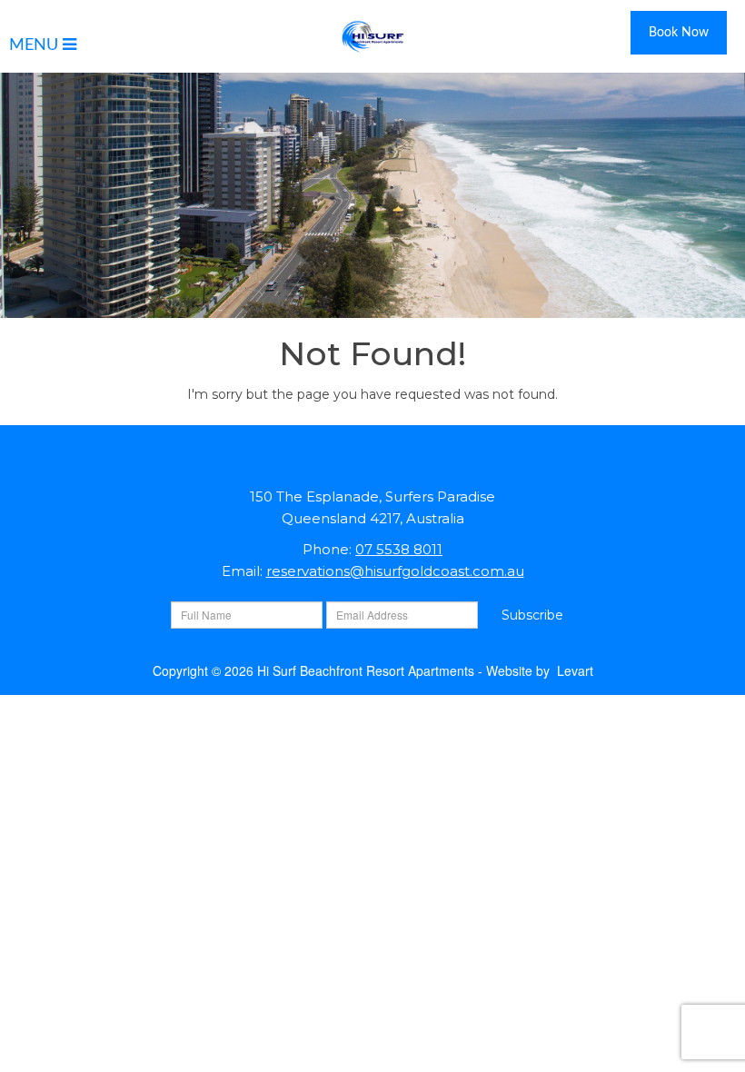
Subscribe (532, 615)
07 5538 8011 (398, 549)
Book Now (679, 32)
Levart (575, 670)
